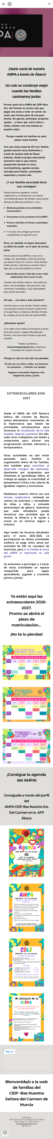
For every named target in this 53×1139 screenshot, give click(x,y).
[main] (26, 221)
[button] (3, 4)
